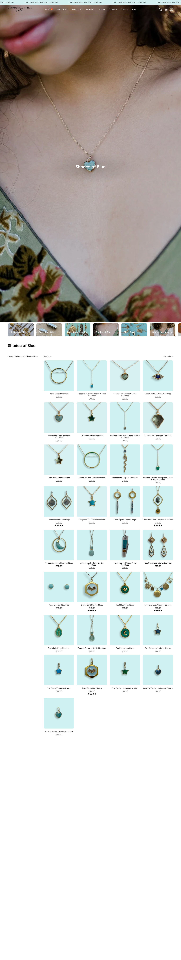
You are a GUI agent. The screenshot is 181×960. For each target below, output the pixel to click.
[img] (59, 525)
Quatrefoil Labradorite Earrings (158, 563)
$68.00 (59, 397)
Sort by (46, 356)
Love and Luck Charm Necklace (157, 605)
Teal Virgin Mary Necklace (59, 648)
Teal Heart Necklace (125, 605)
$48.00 (92, 608)
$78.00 (125, 481)
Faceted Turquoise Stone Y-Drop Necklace (92, 395)
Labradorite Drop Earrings (59, 520)
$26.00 (92, 691)
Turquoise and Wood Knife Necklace (125, 564)
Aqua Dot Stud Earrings (59, 605)
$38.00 (59, 608)
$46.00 (92, 399)
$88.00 (158, 397)
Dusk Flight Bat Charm (92, 688)
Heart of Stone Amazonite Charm (59, 731)
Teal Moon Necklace (125, 648)
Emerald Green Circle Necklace (92, 478)
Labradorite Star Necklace (59, 478)
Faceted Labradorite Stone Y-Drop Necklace (125, 437)
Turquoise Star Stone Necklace (92, 520)
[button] (77, 9)
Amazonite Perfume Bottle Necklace (91, 564)
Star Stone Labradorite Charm (158, 648)
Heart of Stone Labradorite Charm (158, 688)
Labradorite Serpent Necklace (125, 478)
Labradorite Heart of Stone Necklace (124, 395)
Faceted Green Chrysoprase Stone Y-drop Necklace (158, 479)
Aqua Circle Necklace (59, 394)
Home (10, 356)
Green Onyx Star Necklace (92, 436)
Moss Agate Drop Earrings (125, 520)
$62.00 (92, 439)
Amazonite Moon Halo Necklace (59, 563)
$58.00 (125, 399)
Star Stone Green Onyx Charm (125, 688)
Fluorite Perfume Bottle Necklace (92, 648)
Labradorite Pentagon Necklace (157, 436)
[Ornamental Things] (20, 9)
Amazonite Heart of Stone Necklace (59, 437)
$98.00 (92, 568)
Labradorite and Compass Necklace (158, 520)
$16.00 (158, 651)
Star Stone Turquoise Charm (59, 688)
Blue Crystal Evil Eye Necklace (158, 394)
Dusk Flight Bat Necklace (92, 605)
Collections (19, 356)
